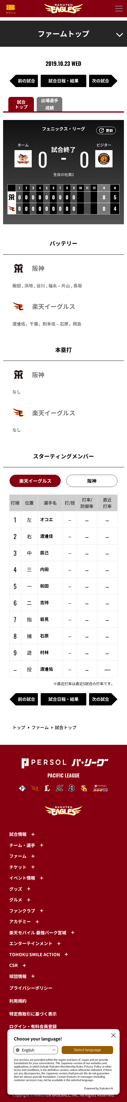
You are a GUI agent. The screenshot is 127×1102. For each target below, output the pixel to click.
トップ (18, 727)
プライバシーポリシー (30, 988)
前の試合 (26, 81)
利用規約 (18, 1001)
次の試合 (100, 81)
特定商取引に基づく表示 (33, 1014)
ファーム (40, 727)
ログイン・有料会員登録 (33, 1026)
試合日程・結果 (63, 81)
